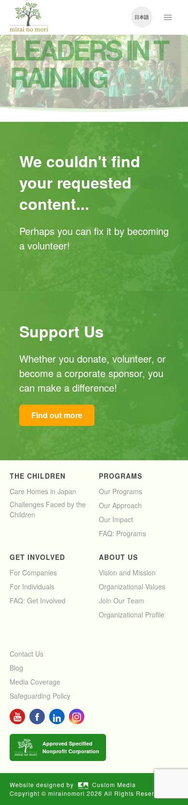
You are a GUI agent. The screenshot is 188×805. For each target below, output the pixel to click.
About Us (118, 557)
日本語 (141, 17)
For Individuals (32, 586)
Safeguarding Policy (40, 696)
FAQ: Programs (122, 533)
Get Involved (37, 557)
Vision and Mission (127, 572)
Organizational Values (132, 586)
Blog (16, 668)
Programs (120, 476)
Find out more (56, 415)
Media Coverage (35, 682)
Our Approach (120, 505)
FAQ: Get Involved (38, 600)
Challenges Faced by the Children (48, 509)
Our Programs (120, 491)
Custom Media (114, 784)
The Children (38, 476)
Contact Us (26, 654)
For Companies (33, 572)
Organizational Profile (131, 614)
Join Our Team (121, 600)
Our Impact (116, 519)
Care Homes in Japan (43, 491)
